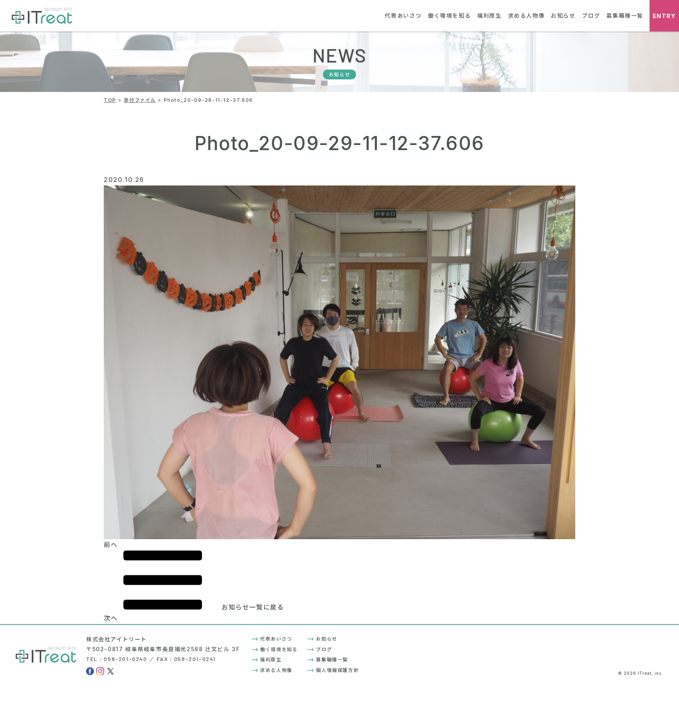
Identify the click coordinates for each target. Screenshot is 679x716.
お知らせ (563, 15)
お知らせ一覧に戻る (253, 607)
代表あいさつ (403, 15)
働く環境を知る (449, 15)
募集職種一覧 (624, 15)
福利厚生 (489, 15)
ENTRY (664, 16)
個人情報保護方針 (337, 670)
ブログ (591, 15)
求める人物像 (526, 15)
